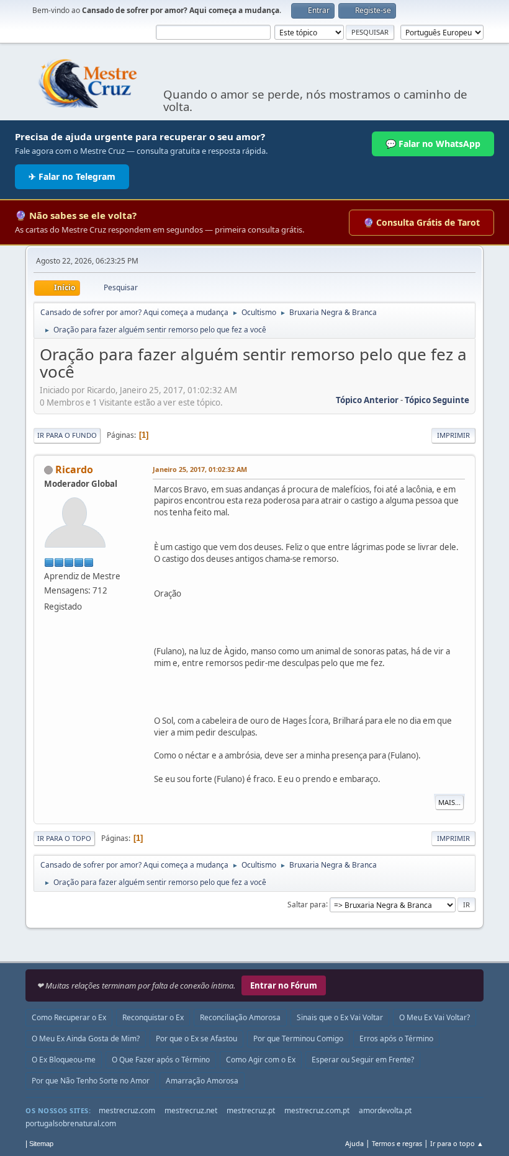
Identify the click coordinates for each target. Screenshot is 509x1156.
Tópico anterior (367, 400)
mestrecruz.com (127, 1110)
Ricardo (74, 469)
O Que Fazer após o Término (161, 1059)
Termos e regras (397, 1143)
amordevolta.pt (385, 1110)
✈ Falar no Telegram (72, 176)
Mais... (449, 802)
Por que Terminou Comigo (298, 1038)
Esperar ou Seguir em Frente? (363, 1059)
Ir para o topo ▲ (457, 1143)
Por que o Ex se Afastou (196, 1038)
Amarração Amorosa (202, 1080)
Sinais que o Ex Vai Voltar (340, 1017)
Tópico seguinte (437, 400)
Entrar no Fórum (283, 985)
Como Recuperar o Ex (69, 1017)
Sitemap (41, 1143)
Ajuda (354, 1143)
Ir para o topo (64, 838)
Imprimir (453, 435)
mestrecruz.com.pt (316, 1110)
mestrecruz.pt (251, 1110)
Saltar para (306, 904)
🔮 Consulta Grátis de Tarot (421, 222)
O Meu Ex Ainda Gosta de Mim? (86, 1038)
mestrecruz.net (190, 1110)
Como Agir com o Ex (260, 1059)
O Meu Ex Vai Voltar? (434, 1017)
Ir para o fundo (67, 435)
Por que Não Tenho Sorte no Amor (91, 1080)
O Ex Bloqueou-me (64, 1059)
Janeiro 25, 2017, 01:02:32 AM (200, 469)
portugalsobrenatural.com (70, 1123)
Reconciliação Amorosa (240, 1017)
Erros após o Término (396, 1038)
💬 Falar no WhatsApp (432, 143)
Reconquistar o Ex (153, 1017)
